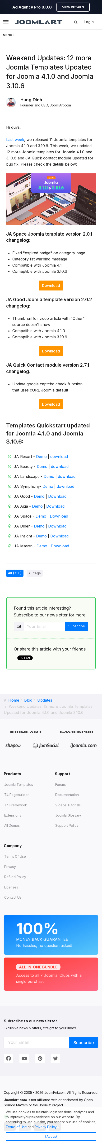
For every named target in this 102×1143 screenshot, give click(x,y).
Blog (28, 700)
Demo (41, 456)
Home (13, 700)
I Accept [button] (51, 1136)
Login (89, 21)
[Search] (75, 22)
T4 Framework (15, 805)
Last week (15, 139)
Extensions (12, 815)
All (15, 573)
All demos (12, 825)
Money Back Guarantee (44, 933)
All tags (34, 573)
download (59, 456)
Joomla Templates (18, 785)
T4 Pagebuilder (16, 795)
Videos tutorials (68, 805)
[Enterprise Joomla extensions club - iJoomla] (83, 745)
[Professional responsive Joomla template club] (13, 745)
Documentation (67, 795)
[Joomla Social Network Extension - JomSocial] (45, 745)
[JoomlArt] (38, 21)
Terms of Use (16, 1127)
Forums (60, 785)
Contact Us (12, 897)
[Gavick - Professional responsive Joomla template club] (76, 732)
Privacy (10, 867)
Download (51, 285)
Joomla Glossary (68, 815)
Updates (44, 700)
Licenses (11, 887)
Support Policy (66, 825)
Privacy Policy (45, 1127)
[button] (59, 1127)
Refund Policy (15, 877)
